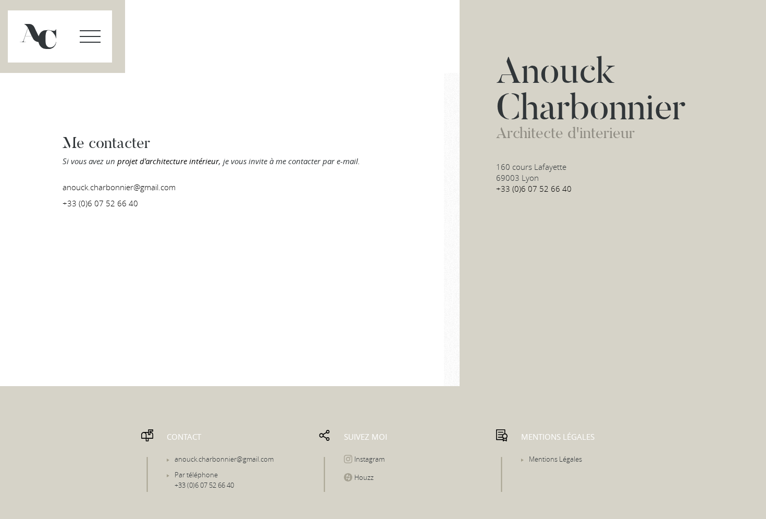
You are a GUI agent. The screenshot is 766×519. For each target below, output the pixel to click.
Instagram (369, 459)
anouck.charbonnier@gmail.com (119, 187)
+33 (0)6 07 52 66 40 (100, 203)
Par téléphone (204, 480)
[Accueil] (38, 36)
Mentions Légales (555, 459)
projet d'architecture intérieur (168, 161)
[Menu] (90, 36)
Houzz (364, 477)
